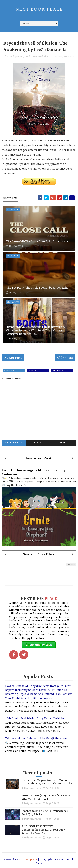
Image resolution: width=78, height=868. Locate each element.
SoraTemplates (28, 859)
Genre (63, 442)
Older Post (65, 357)
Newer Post (13, 357)
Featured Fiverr (42, 56)
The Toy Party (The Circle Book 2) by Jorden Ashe (37, 287)
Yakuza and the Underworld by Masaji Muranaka (36, 738)
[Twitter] (23, 654)
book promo (16, 56)
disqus (32, 370)
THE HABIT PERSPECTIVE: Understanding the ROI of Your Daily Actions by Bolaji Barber (43, 830)
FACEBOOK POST (14, 442)
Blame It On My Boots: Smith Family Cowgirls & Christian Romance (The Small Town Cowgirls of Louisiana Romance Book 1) (37, 330)
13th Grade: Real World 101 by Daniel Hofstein (34, 718)
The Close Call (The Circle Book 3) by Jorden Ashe (37, 241)
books (28, 56)
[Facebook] (13, 654)
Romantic (69, 56)
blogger (8, 370)
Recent (38, 442)
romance (57, 56)
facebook (57, 370)
